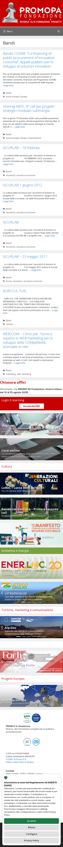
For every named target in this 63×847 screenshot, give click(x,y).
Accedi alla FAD (31, 406)
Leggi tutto (8, 85)
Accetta (31, 821)
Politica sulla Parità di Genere (20, 762)
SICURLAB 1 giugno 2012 (22, 184)
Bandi (8, 93)
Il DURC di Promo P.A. (16, 759)
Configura (31, 834)
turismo (9, 324)
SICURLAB (11, 222)
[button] (2, 593)
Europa (23, 96)
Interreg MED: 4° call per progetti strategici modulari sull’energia (28, 108)
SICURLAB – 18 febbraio (21, 147)
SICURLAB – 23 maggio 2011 (25, 256)
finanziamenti (34, 138)
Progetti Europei (12, 679)
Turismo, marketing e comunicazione (27, 610)
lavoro (9, 281)
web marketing (24, 374)
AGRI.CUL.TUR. (15, 290)
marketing (11, 374)
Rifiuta (31, 827)
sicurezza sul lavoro (25, 175)
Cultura (6, 466)
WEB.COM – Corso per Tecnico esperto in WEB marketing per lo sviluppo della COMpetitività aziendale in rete (28, 340)
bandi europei (12, 96)
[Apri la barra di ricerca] (58, 31)
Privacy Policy (31, 840)
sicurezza (10, 175)
